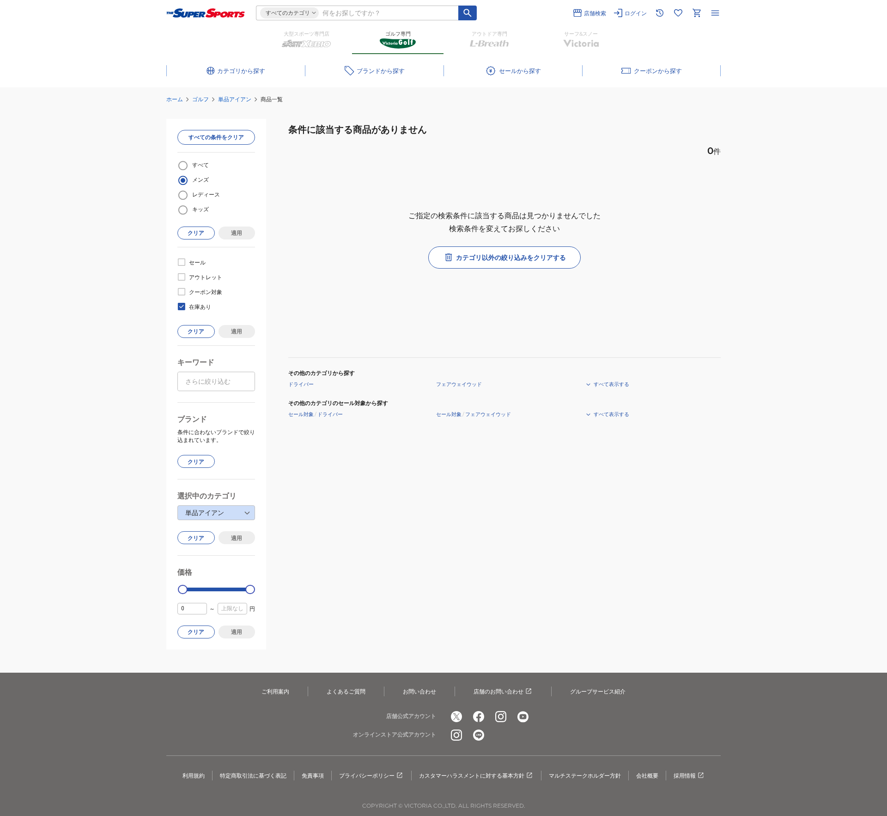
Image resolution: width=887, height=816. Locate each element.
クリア (196, 232)
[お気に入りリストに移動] (678, 12)
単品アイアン (234, 99)
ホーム (174, 99)
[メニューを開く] (715, 13)
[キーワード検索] (467, 13)
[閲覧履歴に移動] (659, 13)
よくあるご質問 (346, 691)
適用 (236, 232)
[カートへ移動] (696, 12)
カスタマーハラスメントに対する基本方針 (471, 775)
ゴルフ (200, 99)
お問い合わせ (419, 691)
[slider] (183, 590)
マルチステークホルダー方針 (585, 775)
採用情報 (685, 775)
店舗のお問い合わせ (498, 691)
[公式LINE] (478, 735)
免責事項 (313, 775)
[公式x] (456, 716)
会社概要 (647, 775)
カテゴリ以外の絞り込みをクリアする (511, 257)
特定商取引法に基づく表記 (253, 775)
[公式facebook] (478, 716)
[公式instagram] (500, 716)
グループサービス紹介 (598, 691)
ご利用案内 (275, 691)
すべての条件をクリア (216, 137)
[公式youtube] (523, 716)
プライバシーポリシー (367, 775)
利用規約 (193, 775)
